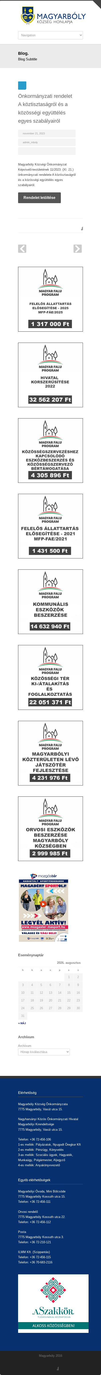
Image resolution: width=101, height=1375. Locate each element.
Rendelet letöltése (39, 198)
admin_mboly (30, 142)
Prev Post (22, 249)
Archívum (24, 1046)
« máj (22, 1023)
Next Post (78, 249)
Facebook (78, 225)
